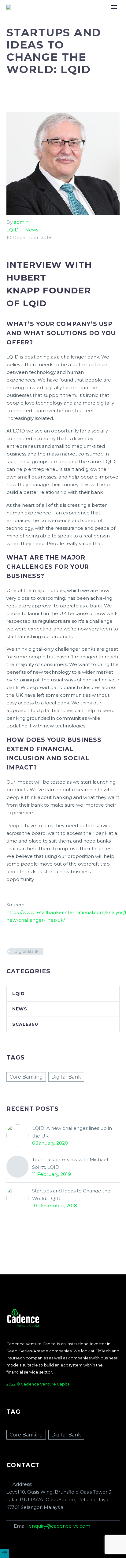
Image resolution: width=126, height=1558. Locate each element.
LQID (12, 230)
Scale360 (25, 1024)
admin (21, 222)
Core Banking (26, 1077)
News (31, 230)
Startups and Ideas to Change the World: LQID (71, 1194)
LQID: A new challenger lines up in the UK (72, 1132)
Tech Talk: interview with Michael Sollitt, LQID (70, 1163)
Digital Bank (26, 951)
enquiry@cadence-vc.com (59, 1526)
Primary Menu (114, 7)
